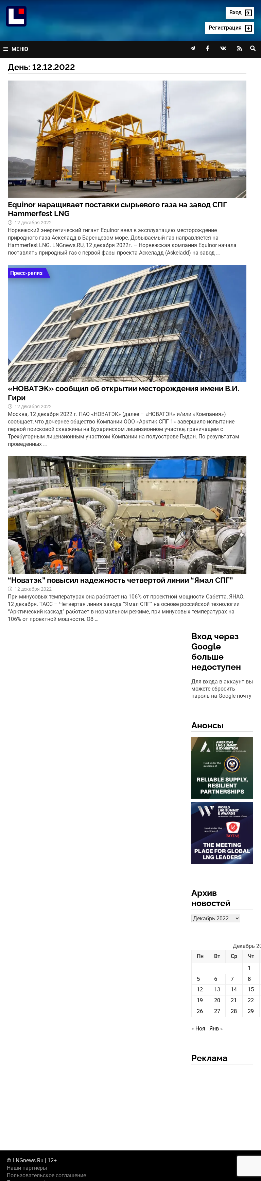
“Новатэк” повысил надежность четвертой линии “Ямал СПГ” (120, 580)
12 (200, 989)
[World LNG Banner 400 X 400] (222, 834)
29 (251, 1011)
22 (251, 1000)
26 (200, 1011)
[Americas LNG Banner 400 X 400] (222, 769)
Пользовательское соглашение (46, 1175)
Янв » (216, 1028)
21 (234, 1000)
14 (234, 989)
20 (217, 1000)
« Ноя (198, 1028)
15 (251, 989)
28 (234, 1011)
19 (200, 1000)
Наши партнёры (27, 1168)
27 (217, 1011)
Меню (20, 49)
